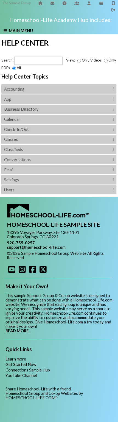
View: (70, 60)
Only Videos (92, 60)
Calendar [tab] (12, 119)
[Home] (40, 3)
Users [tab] (9, 190)
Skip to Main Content (48, 257)
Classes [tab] (11, 139)
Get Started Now (20, 364)
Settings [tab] (11, 179)
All (19, 68)
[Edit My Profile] (89, 3)
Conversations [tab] (17, 159)
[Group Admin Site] (76, 3)
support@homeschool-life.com (36, 247)
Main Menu (20, 30)
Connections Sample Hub (27, 370)
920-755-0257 (21, 243)
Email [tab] (8, 169)
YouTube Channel (21, 375)
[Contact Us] (52, 3)
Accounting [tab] (14, 89)
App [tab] (7, 99)
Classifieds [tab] (13, 149)
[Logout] (113, 9)
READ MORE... (18, 330)
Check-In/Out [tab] (16, 129)
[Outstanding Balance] (101, 3)
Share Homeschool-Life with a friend (38, 389)
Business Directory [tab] (21, 109)
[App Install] (113, 3)
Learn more (15, 359)
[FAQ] (64, 3)
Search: (7, 60)
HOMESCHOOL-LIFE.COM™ (31, 397)
